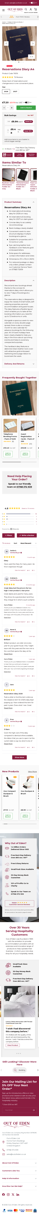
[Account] (30, 9)
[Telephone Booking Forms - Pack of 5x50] (10, 425)
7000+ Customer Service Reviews (19, 903)
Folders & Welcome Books (15, 22)
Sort (16, 543)
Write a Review (28, 536)
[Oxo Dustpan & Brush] (10, 783)
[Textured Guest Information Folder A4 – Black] (22, 174)
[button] (35, 9)
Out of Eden (12, 1203)
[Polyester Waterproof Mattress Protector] (27, 783)
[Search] (26, 9)
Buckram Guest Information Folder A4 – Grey (8, 186)
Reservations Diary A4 (8, 23)
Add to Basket (26, 108)
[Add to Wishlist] (15, 454)
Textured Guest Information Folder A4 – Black (22, 186)
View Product (12, 1043)
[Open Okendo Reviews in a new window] (10, 529)
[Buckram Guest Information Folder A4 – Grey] (8, 174)
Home (4, 22)
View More (32, 771)
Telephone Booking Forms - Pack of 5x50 (10, 436)
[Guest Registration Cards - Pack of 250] (27, 425)
